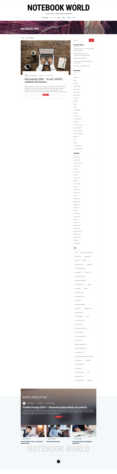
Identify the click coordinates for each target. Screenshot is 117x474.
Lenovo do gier (78, 324)
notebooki (88, 360)
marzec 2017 (77, 192)
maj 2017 (76, 186)
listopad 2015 (77, 228)
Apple (75, 80)
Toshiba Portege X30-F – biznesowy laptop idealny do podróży (84, 49)
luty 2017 (76, 195)
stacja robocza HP (79, 380)
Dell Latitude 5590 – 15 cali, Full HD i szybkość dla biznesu (44, 80)
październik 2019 (78, 163)
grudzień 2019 (77, 157)
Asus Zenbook (77, 86)
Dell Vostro (76, 98)
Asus (76, 252)
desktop (84, 260)
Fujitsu (75, 104)
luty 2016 (76, 219)
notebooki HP (78, 368)
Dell (51, 17)
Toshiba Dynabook (78, 148)
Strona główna (45, 17)
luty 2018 (76, 181)
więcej (45, 94)
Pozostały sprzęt (78, 145)
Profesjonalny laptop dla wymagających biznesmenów (83, 62)
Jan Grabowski (33, 75)
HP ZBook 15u (78, 272)
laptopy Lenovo (88, 308)
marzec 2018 (77, 178)
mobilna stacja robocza (81, 344)
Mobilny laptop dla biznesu (80, 58)
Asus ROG (76, 83)
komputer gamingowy (80, 280)
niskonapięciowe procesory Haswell (84, 356)
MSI (75, 139)
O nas (74, 17)
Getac (75, 107)
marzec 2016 (77, 216)
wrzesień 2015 (77, 234)
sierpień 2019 (77, 166)
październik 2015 (78, 231)
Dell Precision (77, 95)
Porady (63, 17)
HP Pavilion (89, 264)
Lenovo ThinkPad (78, 130)
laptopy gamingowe (80, 304)
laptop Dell (77, 288)
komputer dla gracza (80, 276)
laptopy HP (78, 308)
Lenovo (58, 17)
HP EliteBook (77, 110)
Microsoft (76, 136)
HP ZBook (76, 122)
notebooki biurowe (79, 364)
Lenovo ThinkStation (79, 133)
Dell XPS (76, 101)
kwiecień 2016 (77, 213)
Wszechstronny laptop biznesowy (82, 66)
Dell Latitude (50, 75)
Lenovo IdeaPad (77, 127)
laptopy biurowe (79, 292)
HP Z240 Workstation (80, 268)
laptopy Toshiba (79, 312)
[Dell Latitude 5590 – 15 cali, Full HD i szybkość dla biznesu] (46, 57)
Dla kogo (69, 17)
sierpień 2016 (77, 204)
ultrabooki (89, 380)
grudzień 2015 (77, 225)
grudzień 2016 (77, 201)
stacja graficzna (79, 376)
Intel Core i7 (88, 272)
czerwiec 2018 (77, 172)
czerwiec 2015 (77, 243)
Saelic (88, 372)
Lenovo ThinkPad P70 (80, 336)
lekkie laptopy (78, 316)
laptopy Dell (78, 300)
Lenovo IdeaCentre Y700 (81, 328)
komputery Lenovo (79, 284)
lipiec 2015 (76, 240)
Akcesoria (76, 77)
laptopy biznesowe (79, 296)
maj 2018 (76, 175)
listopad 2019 (77, 160)
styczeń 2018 (77, 183)
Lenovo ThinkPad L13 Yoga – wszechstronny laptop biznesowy (82, 54)
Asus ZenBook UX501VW (87, 252)
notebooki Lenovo (79, 372)
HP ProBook (76, 116)
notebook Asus (78, 360)
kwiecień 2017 (77, 189)
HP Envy (76, 113)
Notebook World (58, 449)
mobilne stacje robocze (81, 348)
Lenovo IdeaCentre (78, 124)
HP (54, 17)
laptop (89, 284)
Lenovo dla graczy (79, 320)
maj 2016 (76, 210)
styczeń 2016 (77, 222)
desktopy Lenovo (79, 264)
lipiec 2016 (76, 207)
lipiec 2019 (76, 169)
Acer (75, 74)
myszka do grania (79, 352)
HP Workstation (77, 119)
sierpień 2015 (77, 237)
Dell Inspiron (77, 89)
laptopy (86, 288)
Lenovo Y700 (78, 340)
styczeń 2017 (77, 198)
